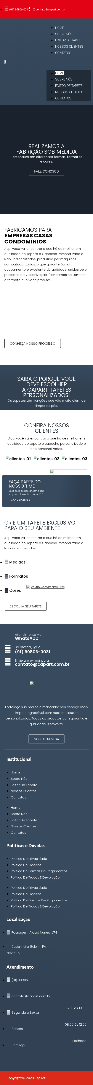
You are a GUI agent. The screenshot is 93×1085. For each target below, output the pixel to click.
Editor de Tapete (68, 40)
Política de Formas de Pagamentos (39, 871)
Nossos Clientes (69, 47)
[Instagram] (8, 1058)
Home (59, 28)
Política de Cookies (26, 865)
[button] (68, 63)
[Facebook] (16, 1058)
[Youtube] (31, 1058)
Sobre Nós (63, 34)
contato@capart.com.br (42, 664)
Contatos (63, 53)
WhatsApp (26, 638)
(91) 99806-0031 (32, 652)
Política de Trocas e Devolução (35, 877)
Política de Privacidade (29, 858)
